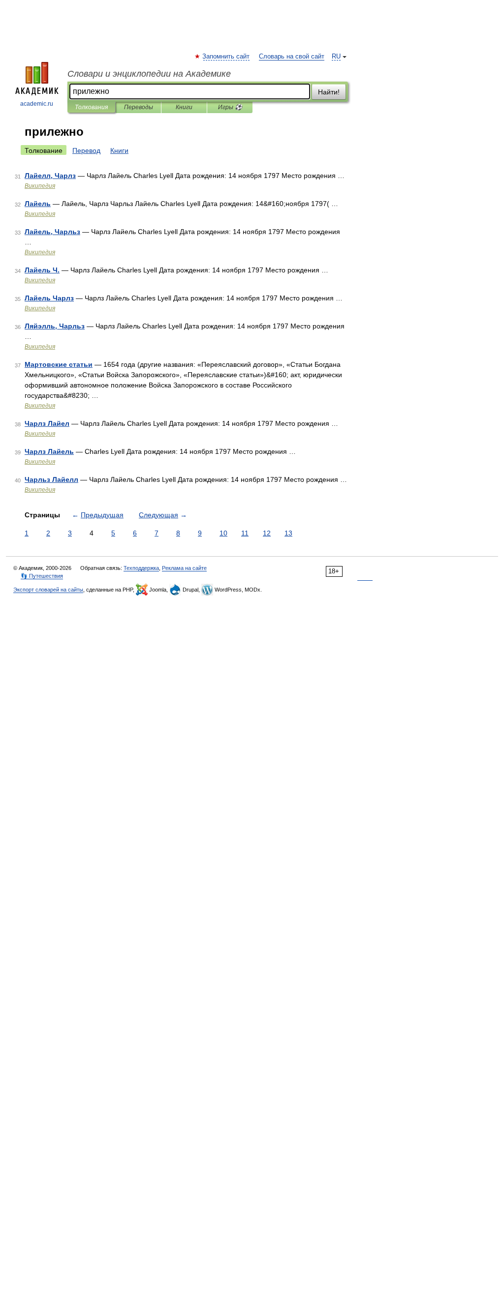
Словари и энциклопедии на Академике (149, 74)
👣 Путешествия (42, 576)
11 (245, 533)
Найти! (329, 92)
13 (288, 533)
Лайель (38, 204)
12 (267, 533)
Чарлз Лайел (47, 423)
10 (223, 533)
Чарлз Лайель (49, 451)
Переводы (138, 107)
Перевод (86, 150)
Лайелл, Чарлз (50, 175)
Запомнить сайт (226, 56)
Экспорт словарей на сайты (48, 590)
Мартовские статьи (59, 364)
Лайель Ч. (42, 270)
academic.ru (36, 103)
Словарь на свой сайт (291, 56)
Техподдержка (141, 568)
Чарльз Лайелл (51, 479)
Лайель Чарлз (49, 298)
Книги (184, 107)
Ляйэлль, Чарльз (55, 326)
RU (336, 56)
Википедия (40, 185)
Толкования (91, 107)
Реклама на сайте (184, 568)
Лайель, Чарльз (52, 232)
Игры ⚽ (230, 107)
